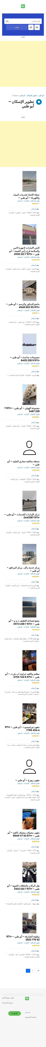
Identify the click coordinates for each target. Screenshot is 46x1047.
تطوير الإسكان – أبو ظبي (28, 95)
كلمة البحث (7, 21)
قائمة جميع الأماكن (8, 998)
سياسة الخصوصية (30, 1017)
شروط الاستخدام (7, 1003)
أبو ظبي (41, 95)
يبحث (17, 27)
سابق (38, 971)
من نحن (27, 1012)
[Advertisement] (23, 64)
